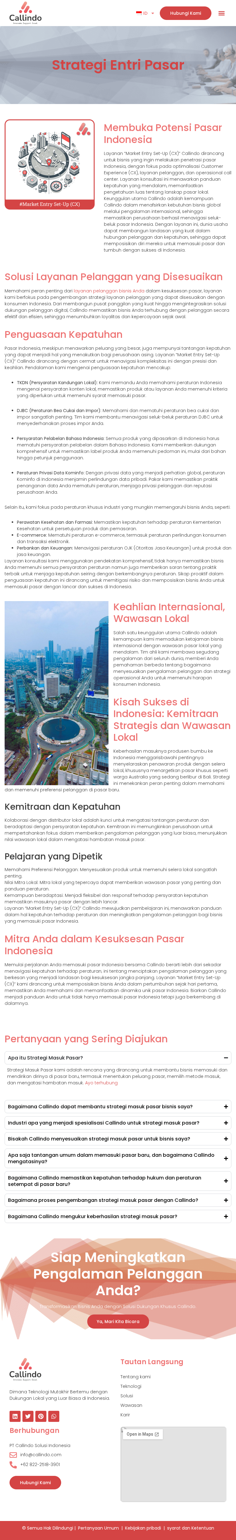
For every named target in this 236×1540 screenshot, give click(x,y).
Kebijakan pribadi (143, 1528)
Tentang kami (135, 1377)
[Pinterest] (40, 1416)
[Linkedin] (15, 1416)
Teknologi (130, 1386)
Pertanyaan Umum (98, 1528)
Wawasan (131, 1405)
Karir (125, 1415)
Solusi (126, 1396)
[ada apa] (53, 1416)
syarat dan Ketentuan (190, 1528)
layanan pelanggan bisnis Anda (109, 291)
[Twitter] (27, 1416)
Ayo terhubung (101, 1083)
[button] (221, 13)
